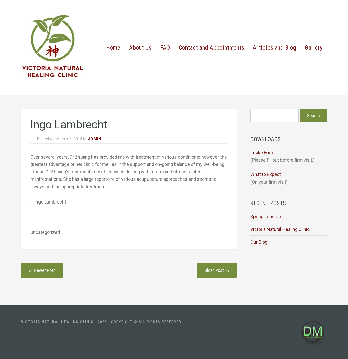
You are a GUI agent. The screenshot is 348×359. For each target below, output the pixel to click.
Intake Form (262, 152)
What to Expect (265, 174)
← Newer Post (42, 270)
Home (113, 48)
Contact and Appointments (211, 48)
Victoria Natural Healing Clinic (280, 229)
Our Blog (258, 242)
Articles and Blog (274, 48)
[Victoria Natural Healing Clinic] (55, 47)
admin (94, 139)
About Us (140, 48)
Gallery (314, 48)
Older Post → (217, 270)
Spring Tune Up (265, 216)
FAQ (165, 48)
